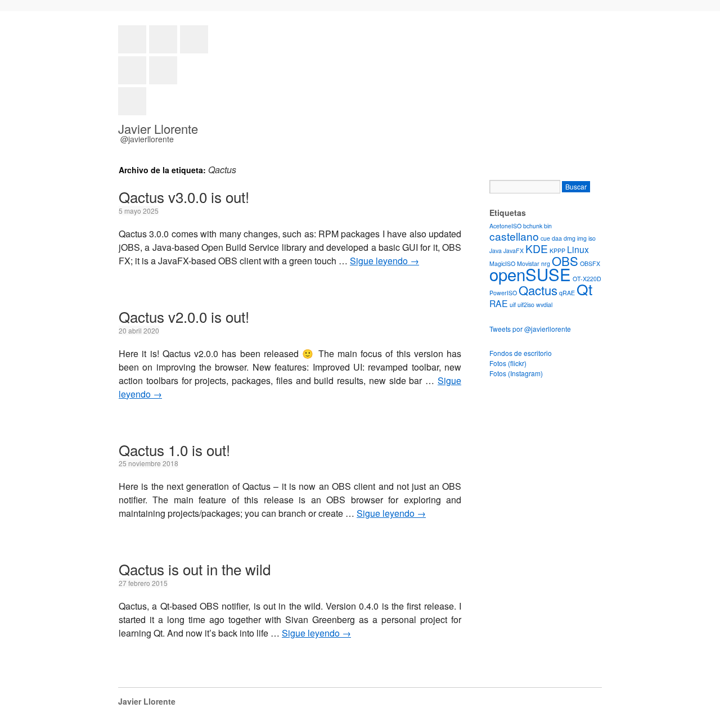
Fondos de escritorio (520, 353)
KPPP (557, 250)
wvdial (544, 304)
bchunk (532, 226)
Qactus (538, 290)
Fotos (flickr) (507, 363)
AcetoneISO (505, 226)
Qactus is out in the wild (195, 568)
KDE (536, 248)
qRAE (567, 292)
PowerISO (503, 292)
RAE (498, 303)
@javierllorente (147, 139)
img (582, 238)
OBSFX (590, 263)
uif (513, 304)
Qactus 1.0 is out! (174, 449)
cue (545, 238)
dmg (569, 238)
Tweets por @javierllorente (530, 328)
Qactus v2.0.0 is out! (184, 316)
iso (592, 238)
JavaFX (513, 250)
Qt (584, 289)
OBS (565, 260)
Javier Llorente (158, 128)
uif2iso (526, 304)
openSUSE (530, 274)
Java (495, 250)
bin (548, 226)
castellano (514, 235)
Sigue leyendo (384, 260)
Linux (578, 249)
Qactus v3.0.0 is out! (184, 196)
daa (557, 238)
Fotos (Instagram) (516, 373)
